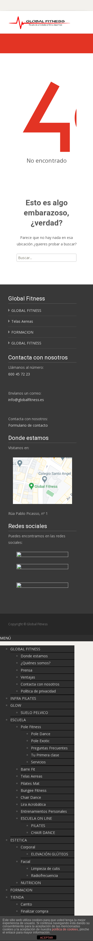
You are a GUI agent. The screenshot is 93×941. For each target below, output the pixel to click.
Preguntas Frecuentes (49, 748)
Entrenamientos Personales (44, 811)
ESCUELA (18, 719)
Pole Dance (40, 733)
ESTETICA (18, 840)
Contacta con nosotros (40, 684)
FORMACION (22, 332)
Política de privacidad (38, 691)
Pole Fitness (31, 726)
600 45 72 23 (19, 374)
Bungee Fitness (34, 790)
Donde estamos (34, 655)
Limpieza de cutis (45, 868)
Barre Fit (28, 769)
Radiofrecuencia (44, 875)
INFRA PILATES (23, 698)
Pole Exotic (40, 740)
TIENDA (17, 897)
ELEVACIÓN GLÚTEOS (49, 854)
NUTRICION (31, 882)
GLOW (15, 705)
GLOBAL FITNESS (26, 310)
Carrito (26, 904)
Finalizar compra (34, 911)
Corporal (28, 847)
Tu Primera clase (45, 754)
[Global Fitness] (36, 21)
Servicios (38, 761)
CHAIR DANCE (43, 832)
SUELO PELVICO (34, 712)
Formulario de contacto (28, 425)
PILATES (38, 825)
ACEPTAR (46, 937)
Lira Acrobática (33, 804)
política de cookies (65, 929)
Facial (25, 861)
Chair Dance (31, 797)
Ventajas (28, 677)
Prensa (26, 670)
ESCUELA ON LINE (36, 818)
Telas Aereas (22, 321)
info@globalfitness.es (26, 399)
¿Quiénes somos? (35, 662)
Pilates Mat (30, 783)
